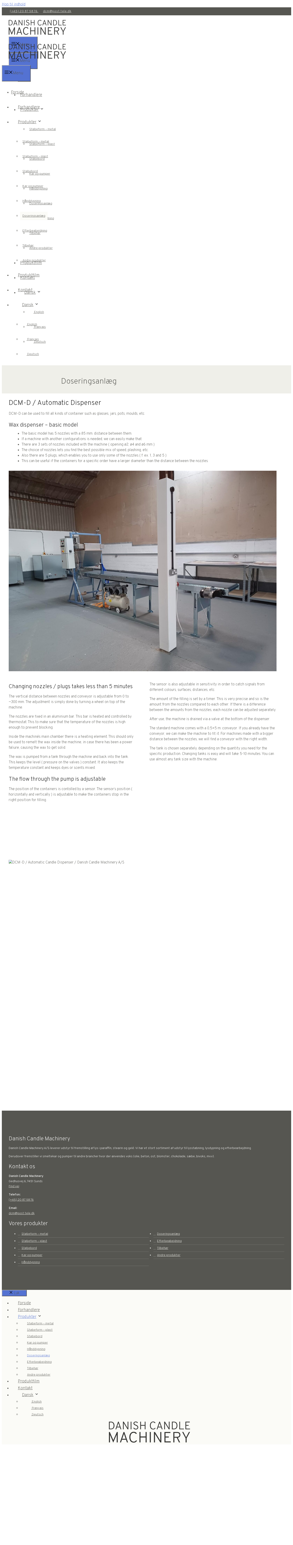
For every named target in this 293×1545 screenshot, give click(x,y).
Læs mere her (36, 1504)
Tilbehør (28, 246)
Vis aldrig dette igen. (36, 1540)
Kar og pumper (32, 186)
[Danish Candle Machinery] (37, 62)
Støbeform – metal (42, 129)
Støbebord (30, 171)
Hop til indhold (13, 4)
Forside (17, 92)
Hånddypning (31, 201)
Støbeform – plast (35, 156)
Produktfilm (29, 275)
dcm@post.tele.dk (57, 11)
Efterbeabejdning (34, 231)
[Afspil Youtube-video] (143, 960)
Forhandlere (31, 95)
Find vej (14, 1186)
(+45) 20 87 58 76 (24, 11)
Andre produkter (41, 248)
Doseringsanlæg (33, 216)
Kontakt (25, 290)
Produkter (27, 122)
